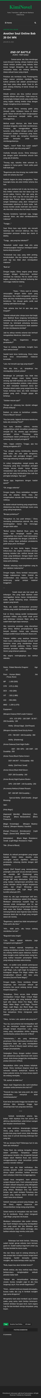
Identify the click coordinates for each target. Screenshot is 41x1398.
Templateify (27, 1395)
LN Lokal (27, 1324)
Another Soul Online (10, 29)
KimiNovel (20, 6)
